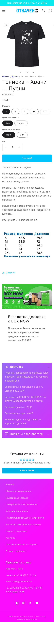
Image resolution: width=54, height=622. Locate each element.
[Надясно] (33, 72)
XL (34, 111)
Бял (7, 123)
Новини (10, 484)
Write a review (27, 470)
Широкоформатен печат (18, 491)
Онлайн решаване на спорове (21, 544)
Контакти (10, 538)
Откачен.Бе (18, 616)
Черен (21, 123)
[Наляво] (20, 72)
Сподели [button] (10, 272)
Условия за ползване (17, 498)
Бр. (3, 141)
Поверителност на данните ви (21, 504)
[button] (3, 10)
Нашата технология (16, 531)
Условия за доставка (17, 511)
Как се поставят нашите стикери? (23, 524)
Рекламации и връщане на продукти (25, 518)
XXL (45, 111)
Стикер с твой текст (16, 551)
